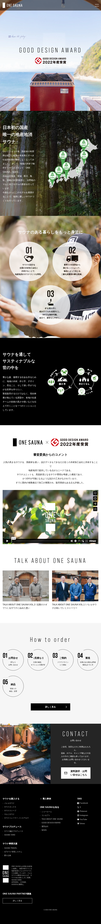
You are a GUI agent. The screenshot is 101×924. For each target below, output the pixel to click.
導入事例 (47, 799)
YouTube (83, 819)
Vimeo (82, 823)
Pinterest (83, 811)
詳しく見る (50, 707)
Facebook (84, 803)
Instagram (84, 815)
